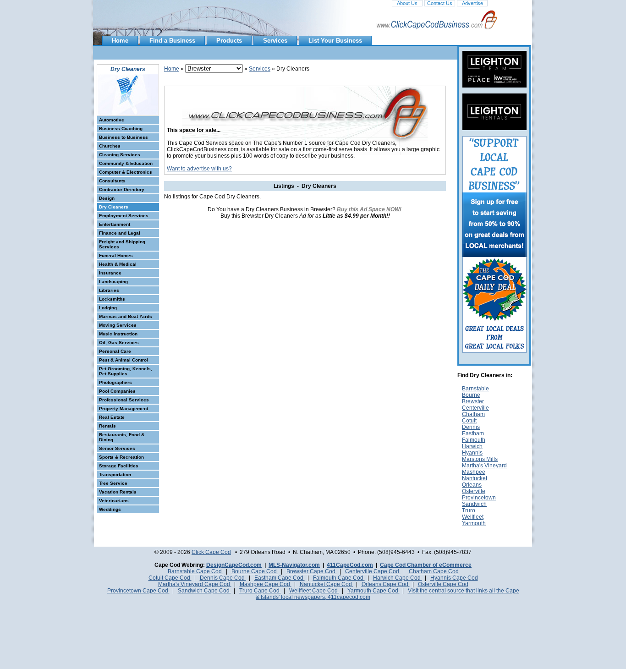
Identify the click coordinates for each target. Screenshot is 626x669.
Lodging (108, 307)
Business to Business (123, 137)
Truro (468, 510)
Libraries (109, 290)
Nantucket (474, 478)
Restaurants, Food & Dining (121, 437)
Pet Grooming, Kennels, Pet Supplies (125, 371)
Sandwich (474, 504)
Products (229, 40)
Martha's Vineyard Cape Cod (194, 584)
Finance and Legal (119, 233)
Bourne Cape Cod (254, 571)
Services (275, 40)
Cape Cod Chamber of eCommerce (426, 565)
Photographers (115, 382)
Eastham (473, 433)
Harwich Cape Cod (397, 578)
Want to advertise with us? (199, 168)
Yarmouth (474, 523)
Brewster (473, 401)
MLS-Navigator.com (294, 565)
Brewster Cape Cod (311, 571)
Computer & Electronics (125, 172)
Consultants (112, 180)
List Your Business (335, 40)
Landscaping (113, 281)
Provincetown (479, 497)
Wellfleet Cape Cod (314, 590)
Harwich (472, 446)
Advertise (472, 3)
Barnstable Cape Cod (195, 571)
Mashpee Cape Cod (265, 584)
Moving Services (118, 325)
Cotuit (469, 420)
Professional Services (124, 399)
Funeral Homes (116, 255)
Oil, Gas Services (119, 342)
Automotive (111, 119)
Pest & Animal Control (123, 359)
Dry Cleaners (113, 206)
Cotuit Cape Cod (170, 578)
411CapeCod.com (350, 565)
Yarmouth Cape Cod (373, 590)
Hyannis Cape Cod (454, 578)
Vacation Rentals (118, 491)
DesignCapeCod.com (234, 565)
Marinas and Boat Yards (125, 316)
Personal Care (115, 351)
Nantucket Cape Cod (326, 584)
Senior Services (117, 448)
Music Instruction (118, 333)
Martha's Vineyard (484, 465)
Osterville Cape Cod (443, 584)
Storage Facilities (118, 465)
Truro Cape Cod (260, 590)
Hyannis (472, 453)
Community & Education (126, 163)
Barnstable (475, 388)
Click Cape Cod (211, 552)
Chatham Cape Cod (434, 571)
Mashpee (473, 472)
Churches (110, 145)
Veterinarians (114, 500)
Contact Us (439, 3)
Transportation (115, 474)
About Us (407, 3)
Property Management (123, 408)
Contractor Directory (121, 189)
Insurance (110, 272)
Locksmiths (112, 299)
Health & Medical (118, 264)
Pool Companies (117, 391)
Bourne (471, 395)
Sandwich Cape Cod (204, 590)
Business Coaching (121, 128)
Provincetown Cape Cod (138, 590)
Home (120, 40)
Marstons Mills (480, 459)
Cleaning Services (119, 154)
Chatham (473, 414)
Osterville (473, 491)
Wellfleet (472, 517)
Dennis (471, 427)
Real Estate (112, 417)
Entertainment (114, 224)
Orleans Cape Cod (386, 584)
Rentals (107, 425)
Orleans (472, 485)
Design (107, 198)
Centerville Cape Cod (373, 571)
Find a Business (172, 40)
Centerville (475, 408)
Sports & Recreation (121, 457)
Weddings (110, 509)
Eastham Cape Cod (279, 578)
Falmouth (473, 440)
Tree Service (113, 483)
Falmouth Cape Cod (339, 578)
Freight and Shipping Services (122, 244)
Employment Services (123, 215)
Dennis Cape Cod (223, 578)
